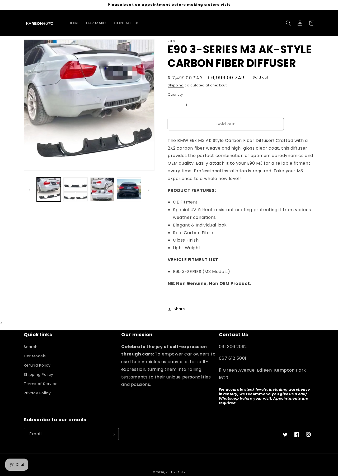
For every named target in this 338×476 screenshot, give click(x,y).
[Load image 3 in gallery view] (102, 189)
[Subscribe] (113, 434)
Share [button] (179, 309)
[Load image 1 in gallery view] (49, 189)
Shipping (176, 85)
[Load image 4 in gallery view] (129, 189)
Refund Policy (37, 365)
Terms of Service (41, 383)
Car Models (35, 356)
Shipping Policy (38, 374)
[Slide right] (148, 189)
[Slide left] (29, 189)
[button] (288, 23)
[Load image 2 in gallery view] (75, 189)
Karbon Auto (175, 472)
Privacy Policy (37, 393)
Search (31, 346)
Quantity (175, 94)
